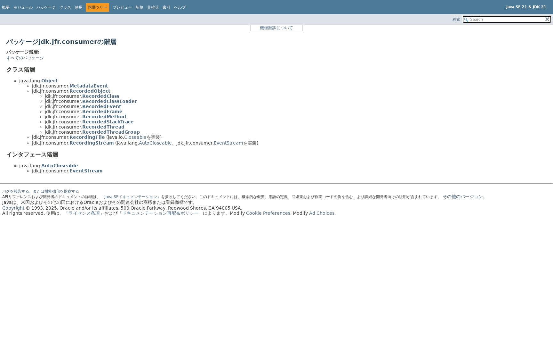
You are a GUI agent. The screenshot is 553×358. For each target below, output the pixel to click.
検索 (456, 19)
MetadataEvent (88, 85)
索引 (166, 7)
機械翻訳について (276, 27)
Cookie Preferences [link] (268, 213)
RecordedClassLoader (109, 101)
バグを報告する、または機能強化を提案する (40, 191)
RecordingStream (91, 143)
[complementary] (268, 213)
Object (49, 80)
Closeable (135, 137)
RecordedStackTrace (108, 121)
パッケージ (46, 7)
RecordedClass (100, 96)
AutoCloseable (155, 143)
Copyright (13, 208)
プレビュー (122, 7)
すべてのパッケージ (25, 57)
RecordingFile (87, 137)
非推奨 (153, 7)
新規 (139, 7)
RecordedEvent (101, 106)
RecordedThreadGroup (111, 132)
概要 (6, 7)
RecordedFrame (102, 111)
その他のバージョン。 (465, 196)
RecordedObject (89, 91)
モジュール (23, 7)
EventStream (228, 143)
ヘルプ (180, 7)
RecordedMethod (104, 116)
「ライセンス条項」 (84, 213)
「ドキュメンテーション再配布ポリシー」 (160, 213)
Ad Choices (321, 213)
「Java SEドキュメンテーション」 (130, 197)
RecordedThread (103, 126)
